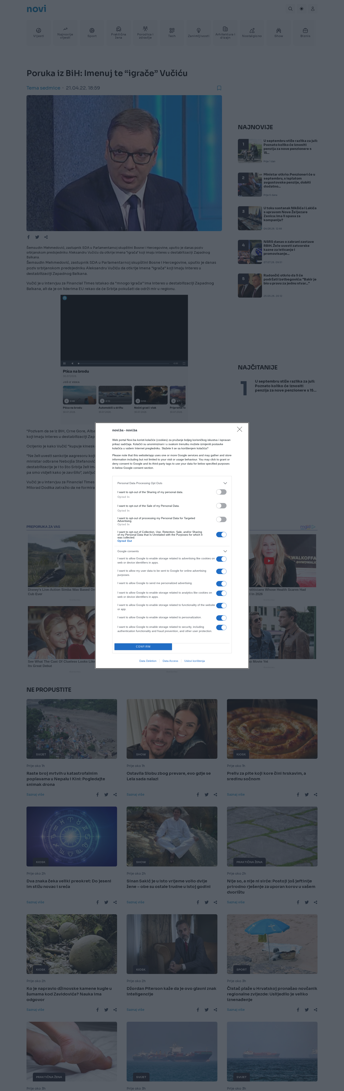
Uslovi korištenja (194, 660)
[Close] (241, 430)
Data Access (170, 660)
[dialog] (172, 545)
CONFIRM (143, 646)
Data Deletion (147, 660)
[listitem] (172, 483)
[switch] (221, 492)
